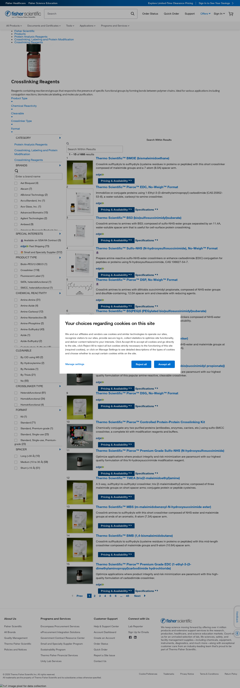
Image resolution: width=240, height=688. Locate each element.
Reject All (141, 364)
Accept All (164, 364)
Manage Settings (74, 364)
